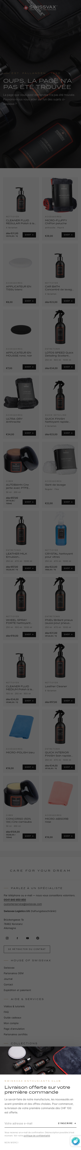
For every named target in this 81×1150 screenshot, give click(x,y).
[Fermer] (74, 1052)
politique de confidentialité (37, 1135)
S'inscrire (65, 1123)
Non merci (11, 1142)
